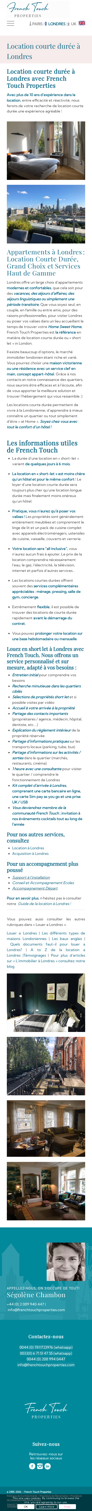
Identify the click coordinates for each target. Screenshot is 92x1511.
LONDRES (57, 24)
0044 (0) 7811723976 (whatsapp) (46, 1347)
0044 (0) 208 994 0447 (46, 1359)
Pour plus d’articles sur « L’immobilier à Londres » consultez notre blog (46, 961)
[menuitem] (12, 23)
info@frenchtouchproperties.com (46, 1364)
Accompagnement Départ (35, 888)
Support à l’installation (31, 877)
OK (26, 1506)
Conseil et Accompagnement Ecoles (43, 882)
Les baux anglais (67, 938)
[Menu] (12, 23)
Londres (41, 853)
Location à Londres (28, 848)
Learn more (46, 1506)
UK (73, 24)
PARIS (37, 24)
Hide (67, 1506)
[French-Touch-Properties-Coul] (38, 9)
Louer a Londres (22, 933)
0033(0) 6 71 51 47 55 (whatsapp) (46, 1353)
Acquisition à (23, 853)
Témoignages (35, 955)
